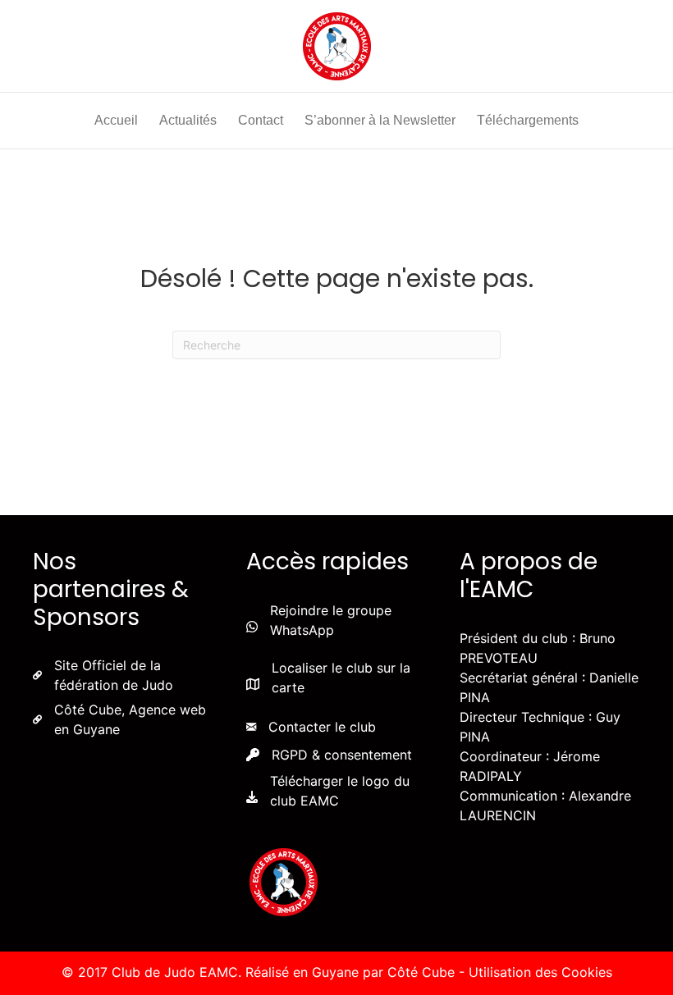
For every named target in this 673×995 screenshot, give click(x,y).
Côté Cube (421, 972)
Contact (260, 120)
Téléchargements (528, 120)
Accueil (116, 120)
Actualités (188, 120)
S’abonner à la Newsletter (380, 120)
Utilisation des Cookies (540, 972)
